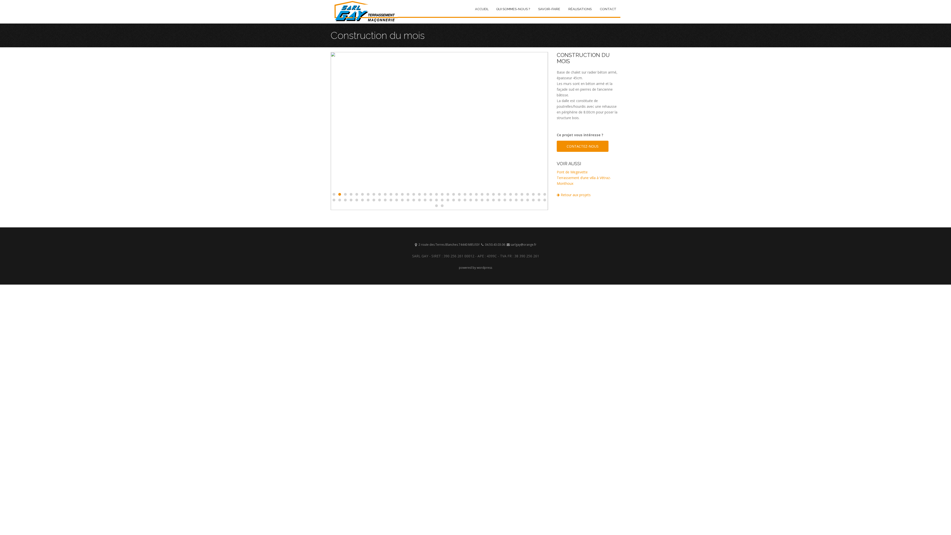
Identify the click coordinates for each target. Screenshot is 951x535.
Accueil (482, 9)
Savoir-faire (549, 9)
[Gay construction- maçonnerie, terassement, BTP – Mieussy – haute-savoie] (364, 12)
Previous (336, 131)
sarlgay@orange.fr (523, 244)
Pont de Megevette (572, 172)
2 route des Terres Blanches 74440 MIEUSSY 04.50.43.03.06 (462, 244)
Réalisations (580, 9)
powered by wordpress (475, 268)
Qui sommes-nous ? (513, 9)
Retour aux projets (575, 194)
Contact (608, 9)
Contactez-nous (583, 146)
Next (543, 131)
